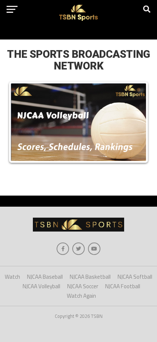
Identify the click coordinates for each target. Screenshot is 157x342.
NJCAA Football (122, 286)
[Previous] (22, 122)
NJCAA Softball (135, 277)
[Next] (135, 122)
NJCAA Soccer (82, 286)
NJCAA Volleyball (41, 286)
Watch (12, 277)
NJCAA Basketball (90, 277)
